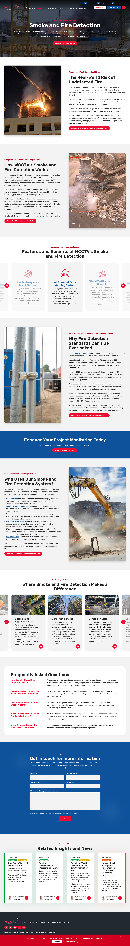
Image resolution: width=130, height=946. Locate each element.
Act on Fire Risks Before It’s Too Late (20, 221)
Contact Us (99, 7)
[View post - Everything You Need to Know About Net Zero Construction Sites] (80, 878)
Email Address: (35, 782)
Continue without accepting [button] (121, 936)
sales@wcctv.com (105, 3)
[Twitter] (6, 927)
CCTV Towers (106, 860)
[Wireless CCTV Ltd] (14, 6)
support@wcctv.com (120, 3)
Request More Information (65, 43)
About (22, 932)
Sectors (15, 932)
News (32, 932)
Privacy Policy (61, 813)
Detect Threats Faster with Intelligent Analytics (89, 128)
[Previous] (6, 285)
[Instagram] (24, 927)
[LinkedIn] (15, 927)
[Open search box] (124, 7)
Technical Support (41, 932)
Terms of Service (72, 813)
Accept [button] (57, 942)
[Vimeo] (19, 927)
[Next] (123, 285)
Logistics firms (12, 537)
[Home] (26, 8)
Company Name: (72, 773)
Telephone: (70, 782)
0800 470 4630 (91, 3)
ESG (26, 932)
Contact (52, 932)
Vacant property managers (17, 506)
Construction (12, 499)
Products (7, 932)
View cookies (70, 942)
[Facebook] (10, 927)
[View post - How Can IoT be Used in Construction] (18, 878)
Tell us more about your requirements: (44, 791)
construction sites (82, 353)
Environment (12, 860)
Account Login (113, 7)
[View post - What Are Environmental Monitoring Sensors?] (49, 878)
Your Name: (34, 773)
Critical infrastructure (16, 521)
